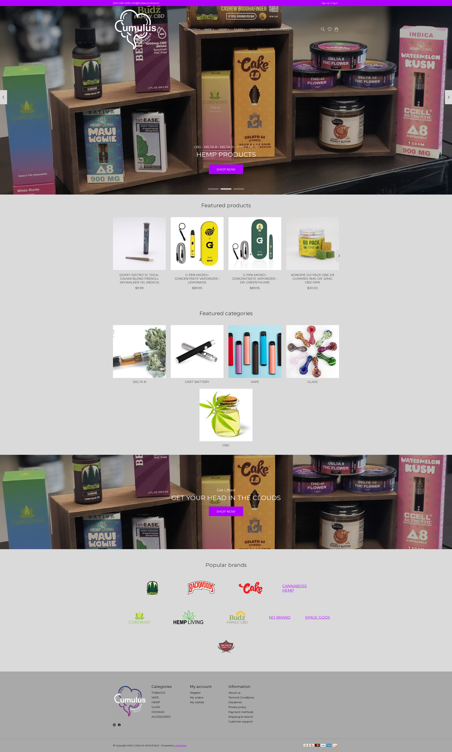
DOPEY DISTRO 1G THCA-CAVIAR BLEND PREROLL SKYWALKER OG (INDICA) (139, 278)
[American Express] (329, 745)
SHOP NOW (226, 169)
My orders (196, 697)
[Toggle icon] (322, 29)
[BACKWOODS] (201, 588)
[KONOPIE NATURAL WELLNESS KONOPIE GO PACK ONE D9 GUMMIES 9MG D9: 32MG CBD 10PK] (312, 243)
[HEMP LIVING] (188, 617)
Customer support (240, 721)
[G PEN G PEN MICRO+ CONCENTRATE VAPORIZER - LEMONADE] (197, 243)
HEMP (155, 702)
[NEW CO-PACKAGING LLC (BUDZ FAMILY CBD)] (237, 617)
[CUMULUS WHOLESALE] (135, 29)
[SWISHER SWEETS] (226, 646)
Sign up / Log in (329, 3)
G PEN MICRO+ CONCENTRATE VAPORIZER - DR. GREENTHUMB (254, 278)
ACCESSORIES (161, 716)
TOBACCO (158, 692)
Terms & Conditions (241, 697)
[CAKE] (250, 588)
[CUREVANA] (139, 617)
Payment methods (240, 712)
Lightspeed (180, 745)
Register (195, 692)
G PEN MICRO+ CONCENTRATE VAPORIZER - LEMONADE (197, 278)
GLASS (312, 382)
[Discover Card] (335, 745)
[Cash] (306, 745)
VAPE (255, 382)
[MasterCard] (317, 745)
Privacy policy (237, 707)
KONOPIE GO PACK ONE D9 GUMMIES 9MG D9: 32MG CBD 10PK (312, 278)
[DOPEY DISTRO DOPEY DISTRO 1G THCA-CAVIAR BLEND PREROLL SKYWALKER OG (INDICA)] (139, 243)
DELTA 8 (139, 382)
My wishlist (197, 702)
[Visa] (323, 745)
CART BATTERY (197, 382)
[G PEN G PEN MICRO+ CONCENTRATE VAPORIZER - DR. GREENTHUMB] (254, 243)
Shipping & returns (240, 716)
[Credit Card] (311, 745)
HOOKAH (158, 712)
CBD (225, 445)
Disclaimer (235, 702)
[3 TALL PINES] (152, 588)
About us (234, 692)
